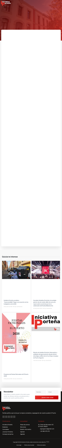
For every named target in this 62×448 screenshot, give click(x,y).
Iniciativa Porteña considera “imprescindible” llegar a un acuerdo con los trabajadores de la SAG (16, 302)
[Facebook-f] (3, 417)
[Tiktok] (14, 417)
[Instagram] (6, 417)
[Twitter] (9, 417)
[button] (59, 3)
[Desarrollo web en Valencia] (47, 442)
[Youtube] (11, 417)
